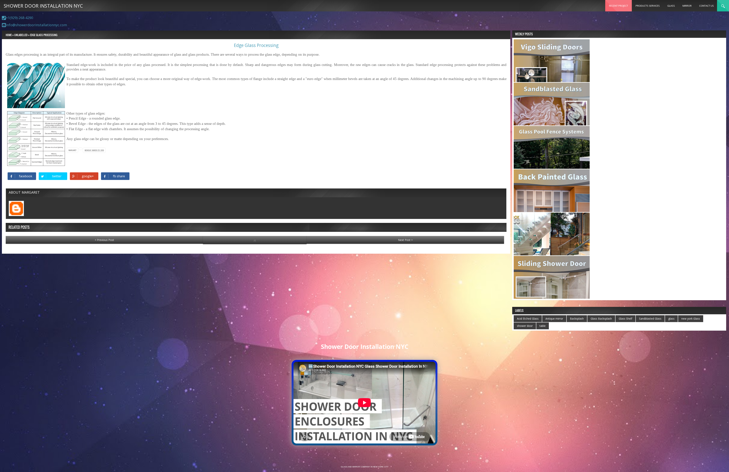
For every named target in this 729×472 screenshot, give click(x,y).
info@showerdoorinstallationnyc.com (36, 25)
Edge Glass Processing (256, 45)
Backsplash (577, 318)
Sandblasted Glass (650, 318)
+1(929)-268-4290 (19, 17)
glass (671, 318)
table (543, 326)
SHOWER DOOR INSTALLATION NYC (43, 5)
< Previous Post (104, 240)
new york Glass (690, 318)
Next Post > (405, 240)
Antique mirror (554, 318)
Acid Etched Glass (528, 318)
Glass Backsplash (601, 318)
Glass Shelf (625, 318)
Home (9, 35)
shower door (525, 326)
